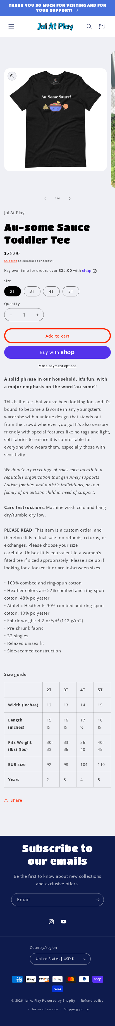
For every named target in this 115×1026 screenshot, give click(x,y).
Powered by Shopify (58, 1000)
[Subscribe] (97, 899)
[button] (11, 26)
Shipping (10, 261)
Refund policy (92, 1000)
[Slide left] (45, 198)
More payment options (57, 365)
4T (51, 291)
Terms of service (45, 1009)
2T (12, 291)
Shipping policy (76, 1009)
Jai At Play (33, 1000)
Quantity (12, 303)
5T (70, 291)
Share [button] (16, 800)
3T (32, 291)
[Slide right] (70, 198)
